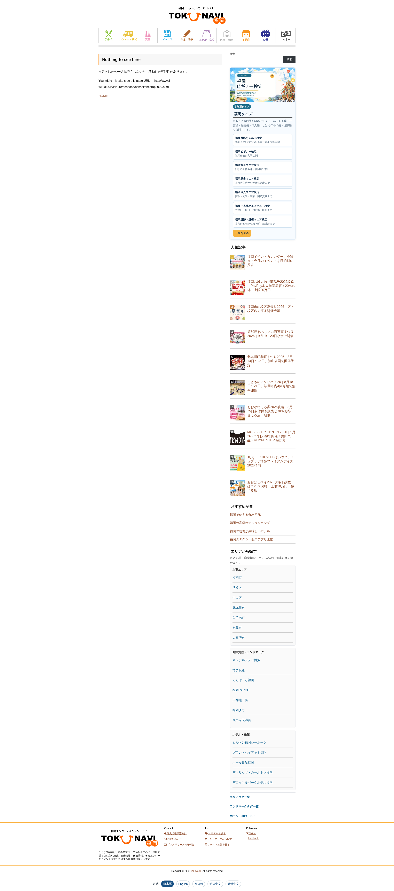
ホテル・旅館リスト (243, 815)
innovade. (196, 871)
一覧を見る (242, 233)
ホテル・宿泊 (206, 35)
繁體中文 (233, 883)
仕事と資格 (187, 35)
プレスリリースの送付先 (180, 844)
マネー (285, 35)
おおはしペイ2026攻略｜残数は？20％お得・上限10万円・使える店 (270, 486)
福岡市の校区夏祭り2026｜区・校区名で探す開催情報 (270, 309)
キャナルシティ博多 (246, 660)
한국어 (198, 883)
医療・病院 (226, 35)
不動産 (246, 35)
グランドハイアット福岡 (249, 752)
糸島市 (237, 627)
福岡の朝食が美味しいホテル (250, 531)
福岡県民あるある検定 (257, 140)
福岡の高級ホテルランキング (250, 523)
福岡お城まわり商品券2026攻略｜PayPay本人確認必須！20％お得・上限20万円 (271, 286)
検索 (232, 53)
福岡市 (237, 577)
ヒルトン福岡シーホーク (249, 742)
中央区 (237, 597)
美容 (147, 35)
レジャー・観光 (128, 35)
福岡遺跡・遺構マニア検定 (255, 221)
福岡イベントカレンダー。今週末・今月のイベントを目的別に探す (270, 261)
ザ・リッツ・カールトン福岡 (253, 772)
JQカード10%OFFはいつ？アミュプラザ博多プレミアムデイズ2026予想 (270, 461)
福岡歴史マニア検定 (252, 180)
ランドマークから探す (219, 839)
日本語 (167, 883)
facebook (253, 838)
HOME (103, 96)
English (183, 883)
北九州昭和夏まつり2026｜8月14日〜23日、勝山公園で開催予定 (270, 361)
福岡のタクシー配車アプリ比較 (251, 539)
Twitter (252, 833)
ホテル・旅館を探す (218, 844)
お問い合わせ (174, 839)
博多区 (237, 587)
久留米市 (239, 617)
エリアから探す (217, 833)
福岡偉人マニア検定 (253, 194)
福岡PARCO (241, 690)
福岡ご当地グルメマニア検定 (253, 208)
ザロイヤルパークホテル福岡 (253, 782)
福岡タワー (240, 710)
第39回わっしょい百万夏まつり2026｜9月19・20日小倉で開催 (270, 334)
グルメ (108, 35)
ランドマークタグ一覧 (244, 806)
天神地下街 (240, 700)
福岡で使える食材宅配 (245, 514)
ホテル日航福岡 (243, 762)
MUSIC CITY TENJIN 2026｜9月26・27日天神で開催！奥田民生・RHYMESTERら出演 (271, 436)
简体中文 (215, 883)
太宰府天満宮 (242, 720)
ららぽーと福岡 (243, 680)
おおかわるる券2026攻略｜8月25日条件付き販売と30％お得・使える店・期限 (270, 411)
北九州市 (239, 607)
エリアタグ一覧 (240, 797)
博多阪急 (239, 670)
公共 (266, 35)
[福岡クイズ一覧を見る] (262, 85)
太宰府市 (239, 637)
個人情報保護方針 (176, 833)
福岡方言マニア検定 (251, 167)
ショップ (167, 35)
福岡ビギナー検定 (246, 153)
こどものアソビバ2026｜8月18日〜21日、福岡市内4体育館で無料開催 (271, 386)
